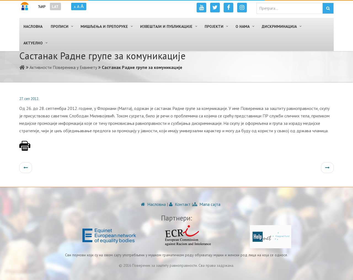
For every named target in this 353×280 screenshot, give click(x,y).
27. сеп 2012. (29, 98)
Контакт (182, 204)
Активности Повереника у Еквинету (63, 67)
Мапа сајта (209, 204)
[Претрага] (328, 8)
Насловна (156, 204)
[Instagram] (242, 7)
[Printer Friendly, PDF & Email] (24, 148)
